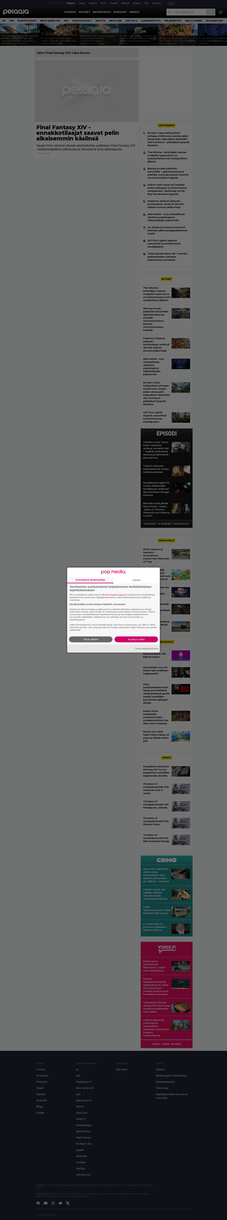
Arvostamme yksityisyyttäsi (90, 579)
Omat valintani (91, 639)
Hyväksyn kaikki (136, 639)
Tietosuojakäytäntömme (146, 648)
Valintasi (136, 580)
